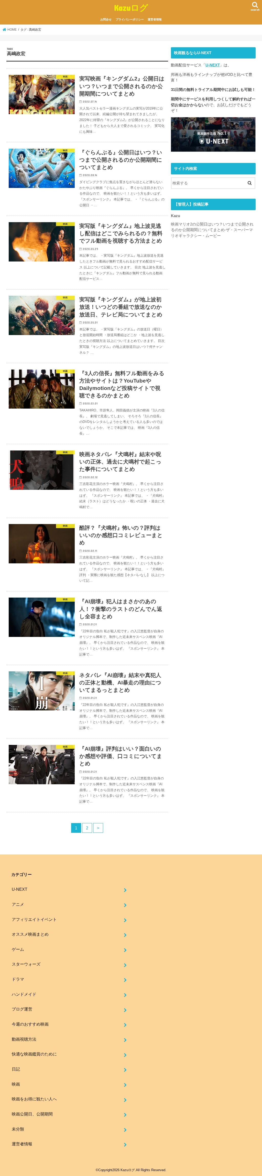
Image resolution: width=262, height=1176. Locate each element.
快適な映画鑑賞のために (34, 1054)
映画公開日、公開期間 (32, 1114)
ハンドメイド (24, 994)
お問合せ (106, 19)
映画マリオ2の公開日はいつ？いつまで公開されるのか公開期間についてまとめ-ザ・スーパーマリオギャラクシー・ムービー (212, 229)
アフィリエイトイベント (34, 919)
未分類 (18, 1129)
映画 (16, 1084)
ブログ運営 (22, 1009)
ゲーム (18, 949)
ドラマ (18, 979)
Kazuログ (131, 8)
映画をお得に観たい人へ (34, 1099)
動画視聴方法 (24, 1039)
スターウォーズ (26, 964)
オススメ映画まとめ (30, 934)
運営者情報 (155, 19)
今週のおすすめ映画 (30, 1024)
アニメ (18, 904)
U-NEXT (212, 65)
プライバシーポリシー (130, 19)
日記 (16, 1069)
